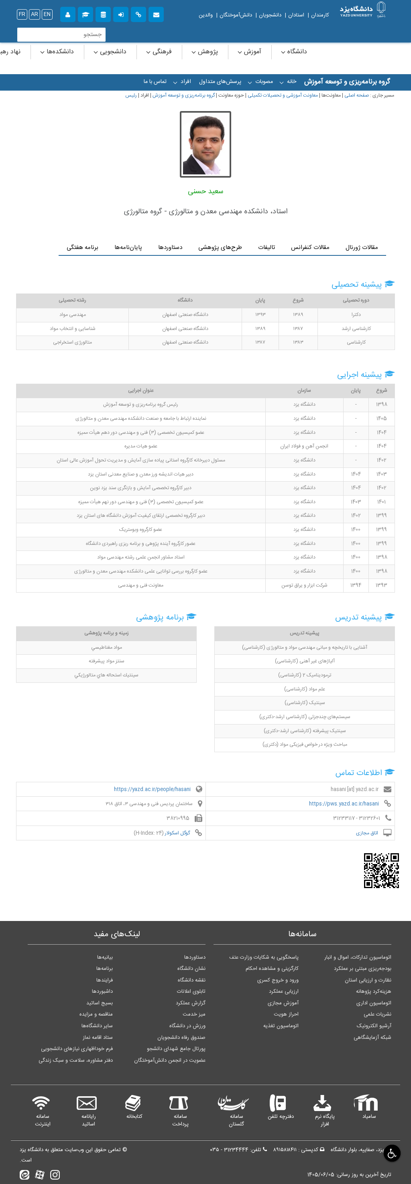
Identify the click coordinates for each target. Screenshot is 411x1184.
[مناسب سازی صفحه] (391, 1153)
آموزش (251, 52)
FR (22, 14)
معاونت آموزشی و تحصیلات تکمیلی (283, 95)
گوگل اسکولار (178, 833)
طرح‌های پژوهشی (220, 248)
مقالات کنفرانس (310, 248)
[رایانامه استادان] (156, 13)
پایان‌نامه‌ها (128, 248)
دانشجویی (112, 52)
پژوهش (207, 52)
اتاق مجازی (367, 833)
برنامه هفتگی (82, 248)
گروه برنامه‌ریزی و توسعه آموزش (184, 95)
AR (34, 14)
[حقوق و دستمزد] (103, 13)
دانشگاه (296, 52)
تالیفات (266, 248)
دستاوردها (170, 248)
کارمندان (320, 15)
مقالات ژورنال (362, 248)
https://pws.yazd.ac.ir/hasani (344, 804)
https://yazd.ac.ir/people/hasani (153, 789)
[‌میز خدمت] (67, 13)
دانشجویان (270, 15)
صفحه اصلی (356, 95)
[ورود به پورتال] (120, 13)
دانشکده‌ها (59, 52)
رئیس (131, 95)
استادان (296, 15)
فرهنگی (161, 52)
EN (47, 14)
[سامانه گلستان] (85, 13)
